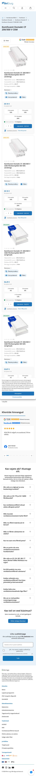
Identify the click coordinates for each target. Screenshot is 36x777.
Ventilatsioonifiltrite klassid (10, 731)
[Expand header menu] (5, 8)
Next (31, 455)
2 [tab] (11, 456)
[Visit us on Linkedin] (9, 767)
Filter (7, 40)
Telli (18, 658)
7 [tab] (26, 456)
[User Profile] (22, 8)
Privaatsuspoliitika (17, 397)
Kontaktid (5, 699)
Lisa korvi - (23, 126)
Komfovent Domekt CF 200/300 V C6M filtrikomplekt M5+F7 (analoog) (17, 75)
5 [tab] (20, 456)
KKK (3, 727)
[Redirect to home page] (3, 18)
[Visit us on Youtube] (13, 767)
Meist (3, 690)
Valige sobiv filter (7, 737)
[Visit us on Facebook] (3, 767)
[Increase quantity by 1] (10, 126)
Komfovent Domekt (7, 20)
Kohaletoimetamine (8, 710)
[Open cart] (30, 8)
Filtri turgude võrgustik (9, 696)
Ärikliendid (5, 716)
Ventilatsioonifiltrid (11, 17)
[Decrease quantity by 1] (6, 126)
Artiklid (4, 724)
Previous (5, 455)
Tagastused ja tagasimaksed (10, 713)
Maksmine (5, 707)
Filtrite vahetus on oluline (10, 734)
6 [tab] (23, 456)
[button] (31, 772)
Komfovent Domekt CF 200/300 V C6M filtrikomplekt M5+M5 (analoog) (17, 166)
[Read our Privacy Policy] (32, 654)
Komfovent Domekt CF (21, 20)
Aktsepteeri (18, 393)
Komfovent (22, 17)
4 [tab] (17, 456)
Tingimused (5, 745)
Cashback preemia (12, 130)
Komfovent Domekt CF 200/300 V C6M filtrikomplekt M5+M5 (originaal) (17, 344)
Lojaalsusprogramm (8, 693)
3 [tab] (14, 456)
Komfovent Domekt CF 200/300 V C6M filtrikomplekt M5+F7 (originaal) (17, 253)
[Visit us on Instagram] (6, 767)
